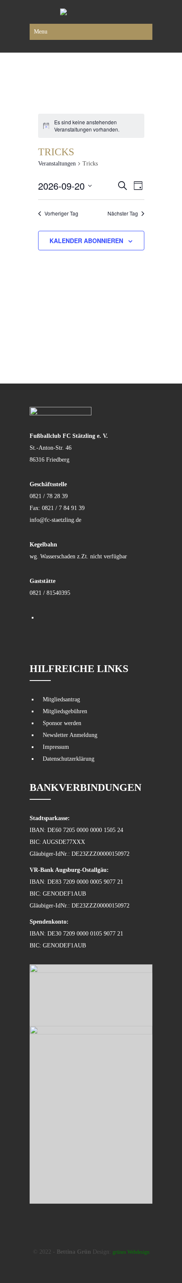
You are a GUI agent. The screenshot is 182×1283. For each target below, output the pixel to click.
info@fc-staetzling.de (55, 520)
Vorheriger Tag (61, 213)
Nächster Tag (123, 213)
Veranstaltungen (57, 163)
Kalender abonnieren (86, 240)
